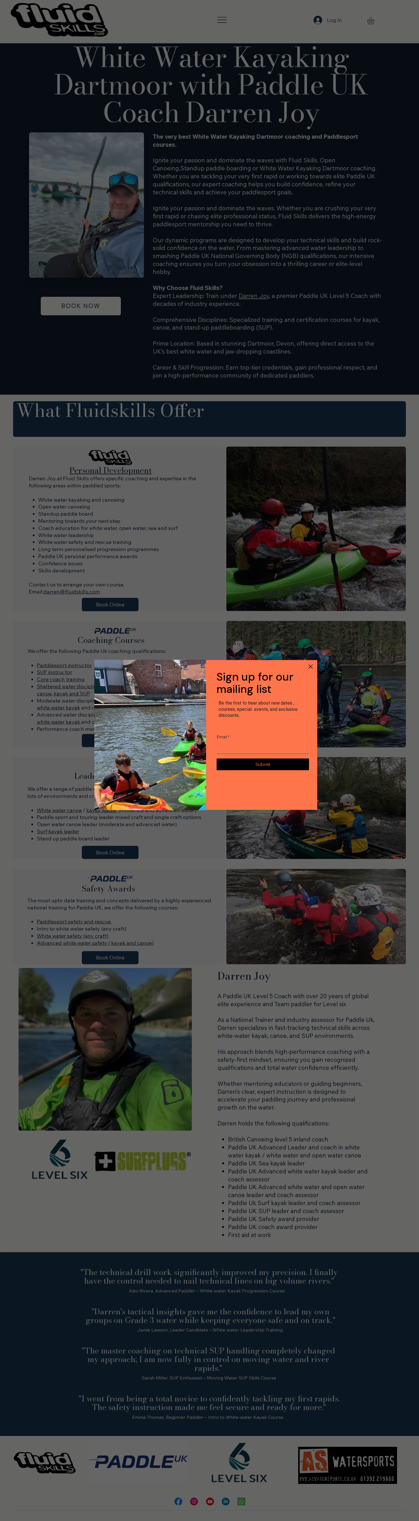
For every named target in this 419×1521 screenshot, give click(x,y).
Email (223, 736)
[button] (311, 667)
